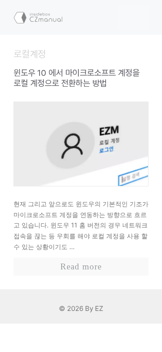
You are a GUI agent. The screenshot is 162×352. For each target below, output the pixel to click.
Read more (81, 266)
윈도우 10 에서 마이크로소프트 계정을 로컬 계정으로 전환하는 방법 (77, 78)
